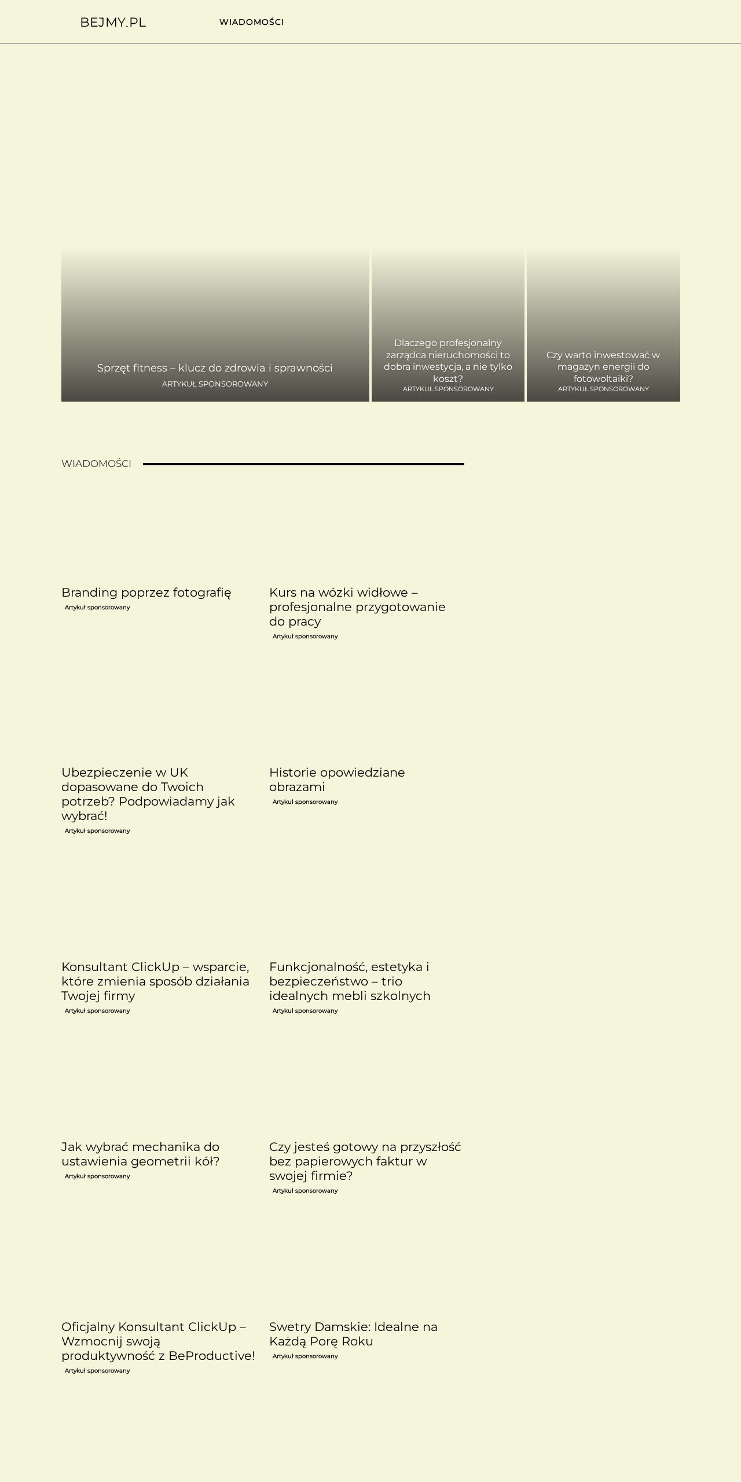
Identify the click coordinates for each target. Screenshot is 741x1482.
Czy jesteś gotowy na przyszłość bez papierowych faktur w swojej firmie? (365, 1161)
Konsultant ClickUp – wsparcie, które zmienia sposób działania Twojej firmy (155, 981)
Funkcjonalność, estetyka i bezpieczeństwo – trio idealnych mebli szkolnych (350, 981)
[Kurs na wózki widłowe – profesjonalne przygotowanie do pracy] (366, 531)
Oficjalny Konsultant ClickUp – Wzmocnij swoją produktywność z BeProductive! (158, 1341)
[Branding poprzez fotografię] (158, 531)
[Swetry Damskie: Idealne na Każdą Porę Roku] (366, 1265)
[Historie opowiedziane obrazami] (366, 711)
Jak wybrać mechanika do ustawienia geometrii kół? (140, 1153)
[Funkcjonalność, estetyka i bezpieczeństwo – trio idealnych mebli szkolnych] (366, 905)
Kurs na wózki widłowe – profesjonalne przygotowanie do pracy (357, 606)
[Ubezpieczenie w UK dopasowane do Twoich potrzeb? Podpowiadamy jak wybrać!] (158, 711)
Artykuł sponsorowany (215, 384)
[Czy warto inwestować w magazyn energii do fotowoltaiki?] (603, 273)
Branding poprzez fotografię (146, 592)
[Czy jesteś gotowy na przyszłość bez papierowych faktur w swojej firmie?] (366, 1085)
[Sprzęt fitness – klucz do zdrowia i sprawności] (215, 273)
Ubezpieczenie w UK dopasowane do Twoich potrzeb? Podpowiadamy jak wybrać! (148, 794)
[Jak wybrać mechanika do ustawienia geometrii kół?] (158, 1085)
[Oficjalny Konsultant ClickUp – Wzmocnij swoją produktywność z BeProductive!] (158, 1265)
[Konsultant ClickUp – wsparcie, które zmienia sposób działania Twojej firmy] (158, 905)
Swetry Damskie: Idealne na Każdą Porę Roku (353, 1333)
